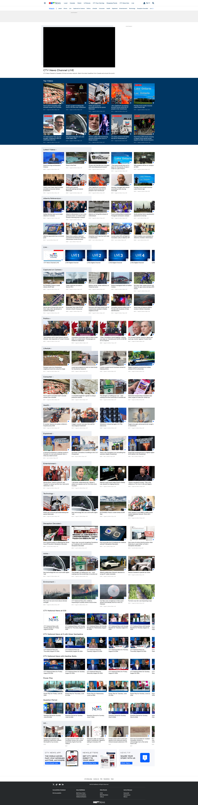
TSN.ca (102, 796)
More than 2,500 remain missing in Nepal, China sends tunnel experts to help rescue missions (144, 138)
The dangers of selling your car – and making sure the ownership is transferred (113, 396)
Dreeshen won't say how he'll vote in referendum (99, 237)
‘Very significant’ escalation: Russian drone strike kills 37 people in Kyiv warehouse (120, 107)
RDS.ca (125, 796)
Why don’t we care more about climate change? (55, 601)
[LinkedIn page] (63, 784)
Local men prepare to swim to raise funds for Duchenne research (84, 368)
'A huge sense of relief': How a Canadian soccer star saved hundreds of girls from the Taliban (74, 741)
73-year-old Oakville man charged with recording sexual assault (99, 166)
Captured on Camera (79, 8)
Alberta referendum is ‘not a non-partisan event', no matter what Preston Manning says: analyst (76, 215)
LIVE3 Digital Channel (115, 262)
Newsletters (107, 778)
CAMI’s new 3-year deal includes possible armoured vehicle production (53, 189)
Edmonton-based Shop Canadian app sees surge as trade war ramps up (140, 396)
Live (133, 3)
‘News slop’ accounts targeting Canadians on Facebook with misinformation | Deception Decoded (85, 544)
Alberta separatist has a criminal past (53, 237)
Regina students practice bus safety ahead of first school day (139, 368)
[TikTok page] (57, 784)
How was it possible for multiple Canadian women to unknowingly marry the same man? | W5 (140, 741)
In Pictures (87, 3)
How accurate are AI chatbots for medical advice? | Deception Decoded (113, 543)
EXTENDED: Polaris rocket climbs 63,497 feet (51, 286)
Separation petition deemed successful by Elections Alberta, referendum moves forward (76, 237)
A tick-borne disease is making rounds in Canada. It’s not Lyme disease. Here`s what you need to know (55, 454)
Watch (79, 3)
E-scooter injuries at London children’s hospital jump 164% (55, 424)
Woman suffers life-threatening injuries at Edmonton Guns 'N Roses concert (98, 138)
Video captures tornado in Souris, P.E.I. (74, 286)
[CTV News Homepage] (55, 3)
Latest (60, 8)
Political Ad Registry (81, 796)
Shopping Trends (112, 3)
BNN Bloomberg (104, 794)
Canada (72, 3)
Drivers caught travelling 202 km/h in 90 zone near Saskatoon (76, 106)
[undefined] (53, 621)
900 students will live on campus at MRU (144, 166)
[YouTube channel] (60, 784)
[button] (151, 257)
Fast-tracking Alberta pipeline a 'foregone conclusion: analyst (121, 215)
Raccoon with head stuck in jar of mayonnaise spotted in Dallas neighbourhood (99, 309)
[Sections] (44, 3)
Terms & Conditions (81, 794)
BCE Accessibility (57, 793)
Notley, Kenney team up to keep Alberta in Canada (53, 215)
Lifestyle (94, 8)
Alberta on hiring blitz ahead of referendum (98, 215)
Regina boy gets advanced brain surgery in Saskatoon (141, 424)
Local (65, 3)
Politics (89, 8)
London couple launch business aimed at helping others (112, 368)
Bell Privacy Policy (80, 793)
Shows (65, 8)
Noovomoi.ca (127, 794)
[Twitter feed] (53, 784)
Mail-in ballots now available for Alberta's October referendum (143, 237)
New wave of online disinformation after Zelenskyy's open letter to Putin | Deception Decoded (140, 544)
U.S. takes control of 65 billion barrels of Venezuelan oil (120, 137)
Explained (114, 8)
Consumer (102, 8)
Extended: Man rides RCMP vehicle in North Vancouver (74, 308)
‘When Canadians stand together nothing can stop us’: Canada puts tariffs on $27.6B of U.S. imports (113, 339)
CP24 (101, 793)
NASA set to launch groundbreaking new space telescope (97, 107)
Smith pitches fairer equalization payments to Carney (144, 215)
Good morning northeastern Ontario (52, 166)
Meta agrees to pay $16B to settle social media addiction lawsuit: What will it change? (140, 514)
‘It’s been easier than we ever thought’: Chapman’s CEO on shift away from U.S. (52, 138)
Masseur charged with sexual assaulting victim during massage (120, 189)
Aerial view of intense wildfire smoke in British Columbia (143, 308)
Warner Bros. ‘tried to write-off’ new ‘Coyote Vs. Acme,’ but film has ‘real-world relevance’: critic (56, 484)
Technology (132, 8)
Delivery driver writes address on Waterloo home (99, 286)
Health (108, 8)
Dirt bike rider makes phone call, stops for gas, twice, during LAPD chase (144, 287)
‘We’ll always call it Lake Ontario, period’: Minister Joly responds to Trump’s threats (56, 338)
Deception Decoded (142, 8)
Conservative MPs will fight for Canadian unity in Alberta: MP (120, 237)
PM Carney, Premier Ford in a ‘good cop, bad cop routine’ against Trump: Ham (140, 338)
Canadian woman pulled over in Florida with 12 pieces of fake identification (121, 309)
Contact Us (96, 778)
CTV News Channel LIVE (51, 262)
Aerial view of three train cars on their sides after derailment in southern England (53, 309)
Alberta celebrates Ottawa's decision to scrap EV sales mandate (112, 573)
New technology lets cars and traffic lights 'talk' (75, 137)
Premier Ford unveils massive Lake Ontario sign (143, 106)
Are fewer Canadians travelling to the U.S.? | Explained (85, 453)
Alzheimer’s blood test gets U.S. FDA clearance (111, 424)
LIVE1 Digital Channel (71, 262)
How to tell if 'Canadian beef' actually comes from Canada (52, 106)
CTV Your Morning (98, 3)
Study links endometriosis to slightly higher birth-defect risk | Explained (141, 453)
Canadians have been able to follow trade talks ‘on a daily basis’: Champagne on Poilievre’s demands (85, 339)
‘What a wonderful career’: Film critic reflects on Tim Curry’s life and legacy (140, 483)
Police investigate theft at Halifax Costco (121, 286)
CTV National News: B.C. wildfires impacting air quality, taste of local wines (84, 601)
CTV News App (88, 778)
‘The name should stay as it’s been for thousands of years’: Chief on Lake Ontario (120, 167)
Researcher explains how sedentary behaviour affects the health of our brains (52, 740)
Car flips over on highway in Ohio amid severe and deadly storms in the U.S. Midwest (111, 602)
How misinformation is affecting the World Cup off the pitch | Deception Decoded (56, 543)
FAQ (101, 778)
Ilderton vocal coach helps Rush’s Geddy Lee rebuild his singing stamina (112, 483)
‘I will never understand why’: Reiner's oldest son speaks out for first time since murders (84, 484)
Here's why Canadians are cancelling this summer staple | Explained (112, 453)
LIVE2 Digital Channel (93, 262)
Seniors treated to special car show (139, 572)
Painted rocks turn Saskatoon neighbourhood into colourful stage (54, 368)
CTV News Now (124, 3)
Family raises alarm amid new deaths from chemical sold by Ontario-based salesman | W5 (118, 740)
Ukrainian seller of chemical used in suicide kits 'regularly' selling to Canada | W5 (96, 740)
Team (112, 778)
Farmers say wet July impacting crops (140, 601)
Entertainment (123, 8)
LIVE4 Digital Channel (137, 262)
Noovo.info (126, 793)
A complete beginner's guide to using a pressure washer (84, 396)
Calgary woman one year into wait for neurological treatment (83, 424)
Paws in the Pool (71, 165)
